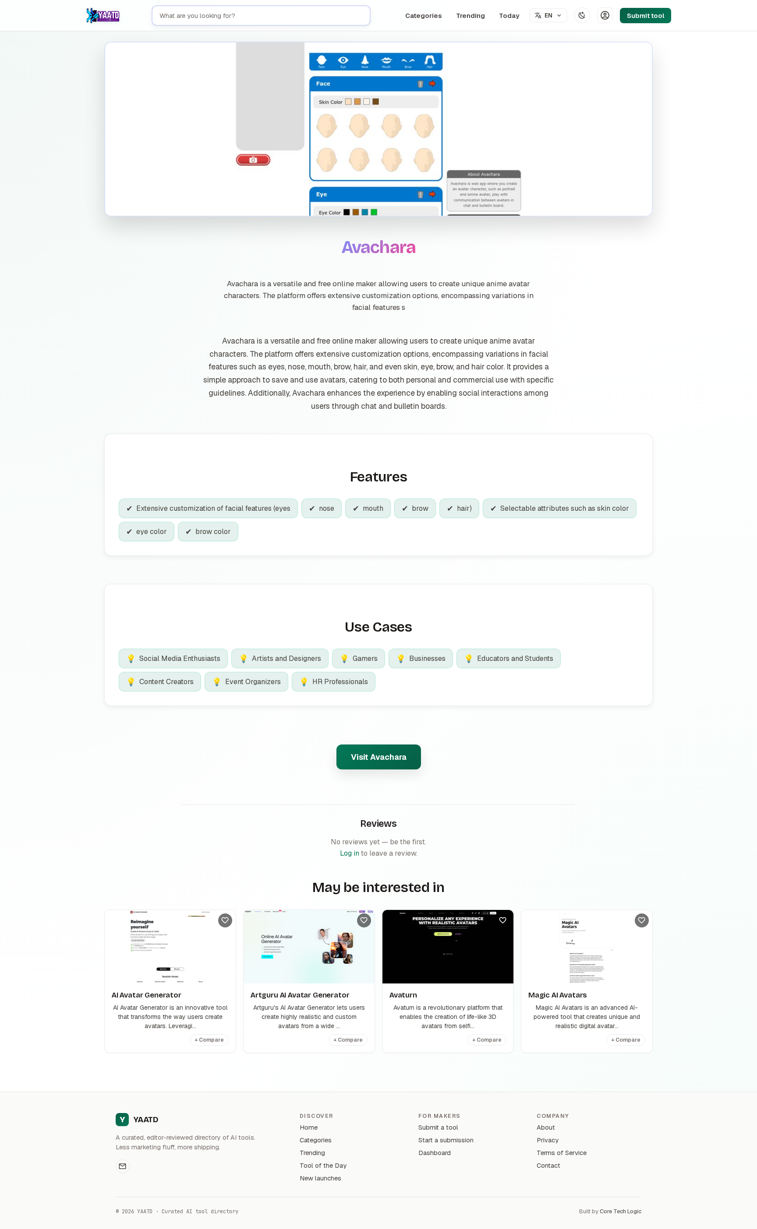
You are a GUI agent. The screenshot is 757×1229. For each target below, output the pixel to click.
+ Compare (209, 1039)
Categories (423, 15)
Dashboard (434, 1152)
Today (509, 15)
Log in (349, 853)
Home (309, 1127)
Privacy (548, 1140)
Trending (470, 15)
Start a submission (446, 1140)
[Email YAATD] (123, 1166)
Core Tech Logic (620, 1211)
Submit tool (645, 15)
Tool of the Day (323, 1165)
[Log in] (605, 15)
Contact (548, 1165)
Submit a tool (438, 1127)
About (546, 1127)
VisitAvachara (379, 757)
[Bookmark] (225, 920)
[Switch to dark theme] (582, 15)
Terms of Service (562, 1152)
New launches (320, 1178)
